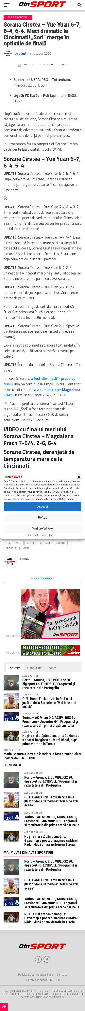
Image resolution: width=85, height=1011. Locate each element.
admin (23, 53)
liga (8, 543)
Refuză (42, 517)
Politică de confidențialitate (42, 535)
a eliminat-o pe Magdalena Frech (42, 392)
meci (18, 543)
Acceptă (42, 506)
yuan (26, 548)
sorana (60, 543)
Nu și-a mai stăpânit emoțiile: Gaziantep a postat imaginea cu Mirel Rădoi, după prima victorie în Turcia (50, 740)
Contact (62, 974)
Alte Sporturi (33, 773)
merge (31, 543)
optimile (45, 543)
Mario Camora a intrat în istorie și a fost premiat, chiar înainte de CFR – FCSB (42, 756)
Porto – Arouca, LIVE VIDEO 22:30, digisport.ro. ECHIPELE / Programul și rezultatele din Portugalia (48, 684)
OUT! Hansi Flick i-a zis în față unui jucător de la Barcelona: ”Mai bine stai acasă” (49, 703)
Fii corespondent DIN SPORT (44, 980)
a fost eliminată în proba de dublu (40, 381)
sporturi (11, 548)
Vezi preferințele (42, 528)
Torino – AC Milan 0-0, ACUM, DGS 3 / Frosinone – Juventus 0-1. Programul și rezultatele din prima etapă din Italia (50, 721)
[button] (79, 477)
